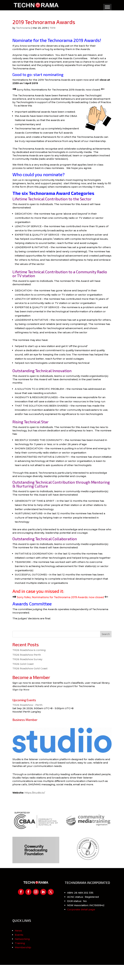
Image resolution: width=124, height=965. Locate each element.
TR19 (52, 27)
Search (106, 634)
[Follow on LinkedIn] (43, 892)
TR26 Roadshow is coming (29, 650)
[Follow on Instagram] (36, 892)
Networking (22, 938)
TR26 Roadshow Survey (27, 659)
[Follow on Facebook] (21, 892)
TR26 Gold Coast (23, 663)
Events (19, 934)
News (18, 930)
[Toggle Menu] (107, 7)
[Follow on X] (51, 892)
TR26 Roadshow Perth (26, 654)
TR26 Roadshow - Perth (27, 704)
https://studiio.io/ (35, 792)
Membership (23, 947)
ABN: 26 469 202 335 (80, 892)
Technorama (23, 27)
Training (20, 943)
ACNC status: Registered (83, 896)
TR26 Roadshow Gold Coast (29, 668)
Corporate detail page (81, 909)
